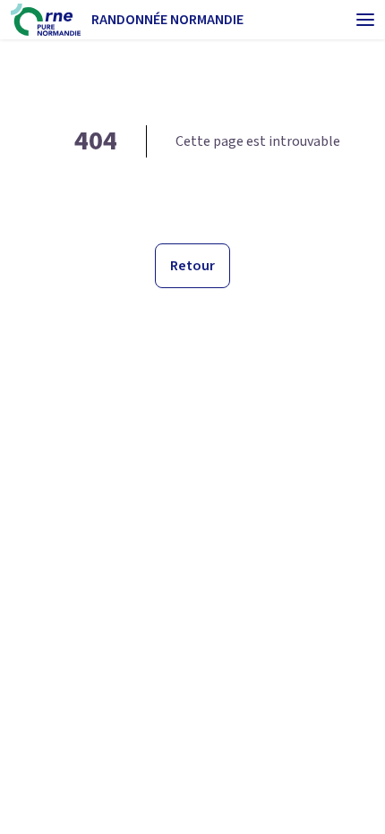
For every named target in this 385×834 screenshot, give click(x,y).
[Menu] (365, 19)
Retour (192, 266)
